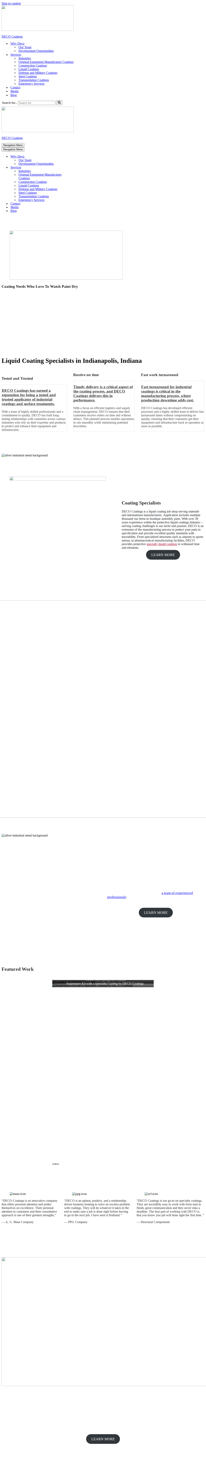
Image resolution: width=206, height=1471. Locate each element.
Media (14, 91)
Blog (13, 95)
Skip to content (11, 3)
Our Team (25, 47)
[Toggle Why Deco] (72, 156)
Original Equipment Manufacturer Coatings (46, 62)
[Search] (59, 102)
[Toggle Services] (72, 167)
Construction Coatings (33, 65)
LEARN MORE (163, 555)
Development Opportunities (36, 51)
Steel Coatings (28, 76)
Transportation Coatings (34, 80)
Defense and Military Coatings (38, 72)
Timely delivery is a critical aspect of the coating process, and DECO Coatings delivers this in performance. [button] (103, 393)
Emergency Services (31, 83)
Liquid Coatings (29, 69)
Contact (15, 87)
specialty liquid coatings (162, 544)
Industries (25, 58)
